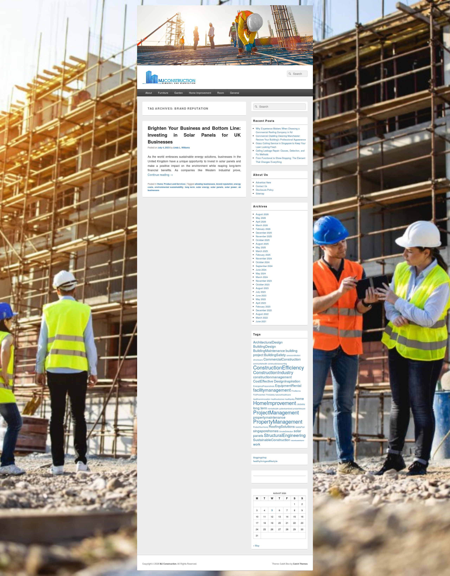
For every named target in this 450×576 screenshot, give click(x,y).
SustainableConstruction (271, 439)
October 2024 (262, 262)
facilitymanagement (272, 390)
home (299, 398)
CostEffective (263, 381)
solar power (231, 187)
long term (190, 187)
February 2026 (263, 229)
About (148, 92)
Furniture (163, 92)
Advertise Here (263, 182)
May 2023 (261, 299)
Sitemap (260, 193)
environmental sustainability (169, 187)
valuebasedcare (297, 440)
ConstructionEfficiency (278, 367)
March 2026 (262, 225)
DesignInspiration (287, 381)
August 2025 (262, 243)
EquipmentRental (288, 385)
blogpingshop (259, 457)
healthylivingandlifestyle (265, 461)
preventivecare (299, 408)
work (256, 444)
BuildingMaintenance (269, 350)
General (234, 92)
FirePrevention (259, 394)
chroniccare (258, 359)
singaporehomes (266, 430)
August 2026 (262, 214)
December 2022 (264, 310)
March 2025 (262, 251)
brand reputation (224, 183)
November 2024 (264, 258)
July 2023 (261, 291)
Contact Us (261, 186)
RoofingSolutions (282, 426)
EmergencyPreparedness (263, 386)
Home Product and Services (171, 183)
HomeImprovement (274, 402)
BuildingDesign (264, 346)
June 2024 (261, 269)
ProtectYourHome (260, 427)
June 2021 (261, 321)
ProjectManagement (276, 412)
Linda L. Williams (181, 147)
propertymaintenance (269, 417)
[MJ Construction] (225, 64)
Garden (178, 92)
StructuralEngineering (285, 435)
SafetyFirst (299, 427)
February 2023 (263, 306)
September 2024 (264, 266)
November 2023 (264, 280)
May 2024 (261, 273)
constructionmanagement (272, 376)
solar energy (202, 187)
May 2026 (261, 218)
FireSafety (270, 394)
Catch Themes (300, 563)
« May (256, 545)
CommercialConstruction (282, 359)
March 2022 (262, 317)
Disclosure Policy (265, 189)
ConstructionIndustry (273, 372)
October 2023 (262, 284)
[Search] (289, 74)
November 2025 (264, 236)
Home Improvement (200, 92)
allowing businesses (205, 183)
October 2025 (262, 240)
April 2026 (261, 221)
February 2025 (263, 254)
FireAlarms (296, 391)
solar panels (217, 187)
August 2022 (262, 314)
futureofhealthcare (283, 394)
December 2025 (264, 232)
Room (220, 92)
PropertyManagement (277, 421)
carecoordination (293, 355)
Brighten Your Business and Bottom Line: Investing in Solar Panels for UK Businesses (194, 135)
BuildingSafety (275, 354)
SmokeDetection (286, 431)
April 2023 (261, 303)
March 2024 (262, 277)
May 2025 (261, 247)
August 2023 (262, 288)
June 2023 (261, 295)
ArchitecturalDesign (268, 342)
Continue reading (160, 175)
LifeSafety (301, 404)
